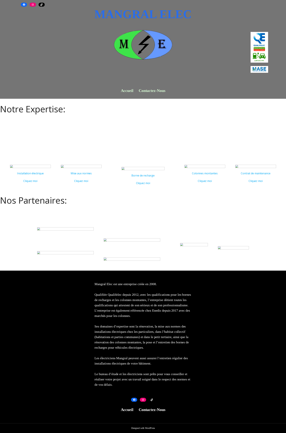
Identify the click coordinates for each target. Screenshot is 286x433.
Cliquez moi (30, 181)
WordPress (150, 428)
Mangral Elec (143, 14)
